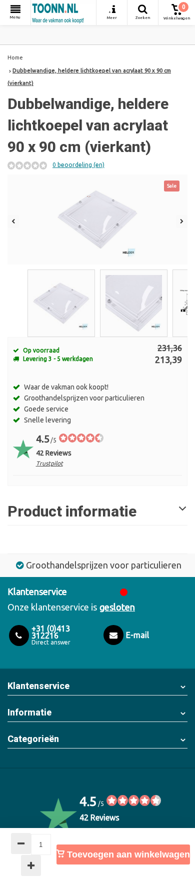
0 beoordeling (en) (78, 165)
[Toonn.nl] (63, 12)
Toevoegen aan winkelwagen (127, 855)
